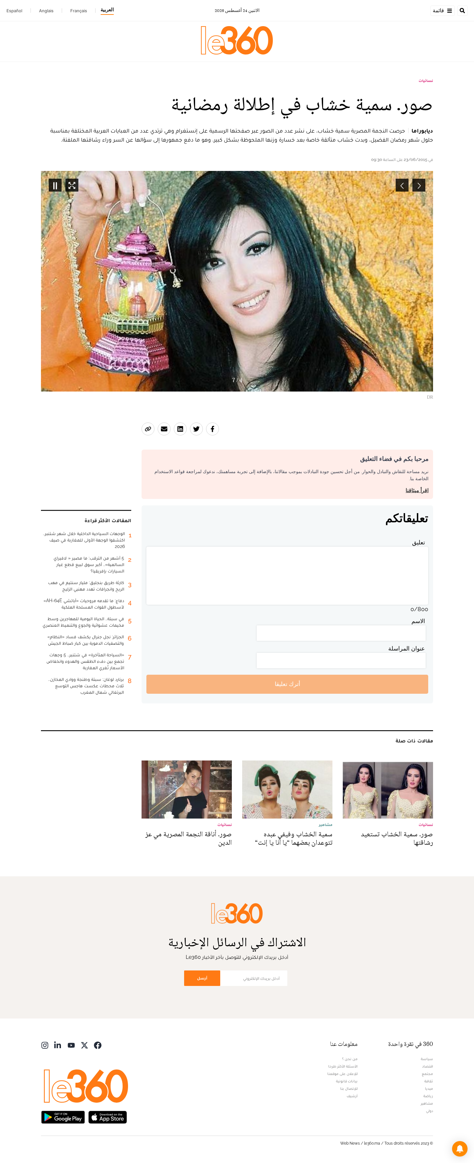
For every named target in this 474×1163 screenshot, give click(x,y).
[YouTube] (71, 1045)
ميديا (429, 1088)
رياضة (428, 1096)
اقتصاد (427, 1066)
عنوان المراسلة (406, 648)
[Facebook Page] (98, 1045)
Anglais (46, 10)
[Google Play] (63, 1116)
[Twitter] (84, 1045)
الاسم (418, 621)
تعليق (418, 542)
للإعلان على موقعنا (342, 1073)
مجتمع (427, 1073)
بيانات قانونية (347, 1081)
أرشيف (352, 1096)
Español (14, 10)
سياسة (427, 1059)
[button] (460, 1149)
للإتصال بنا (349, 1088)
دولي (429, 1110)
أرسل (202, 978)
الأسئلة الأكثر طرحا (343, 1066)
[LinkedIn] (58, 1045)
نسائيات (426, 80)
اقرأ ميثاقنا (417, 490)
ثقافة (428, 1081)
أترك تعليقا (287, 684)
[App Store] (107, 1116)
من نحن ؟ (350, 1059)
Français (78, 10)
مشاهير (427, 1103)
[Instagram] (45, 1045)
